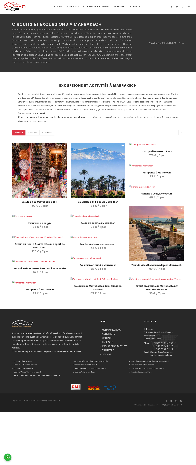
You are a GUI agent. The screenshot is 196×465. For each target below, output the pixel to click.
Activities (32, 132)
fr (188, 7)
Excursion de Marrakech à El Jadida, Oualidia (39, 268)
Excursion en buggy (39, 223)
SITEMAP (106, 354)
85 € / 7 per (98, 206)
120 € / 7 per (39, 251)
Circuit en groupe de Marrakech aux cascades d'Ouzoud (157, 287)
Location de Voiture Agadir (23, 368)
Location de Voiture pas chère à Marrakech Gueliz (90, 361)
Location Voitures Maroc (23, 361)
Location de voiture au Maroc (141, 372)
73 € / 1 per (156, 176)
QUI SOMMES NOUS (111, 330)
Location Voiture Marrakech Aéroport (27, 372)
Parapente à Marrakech (157, 172)
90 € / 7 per (39, 206)
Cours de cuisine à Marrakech (98, 223)
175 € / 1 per (157, 155)
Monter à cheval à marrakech (98, 244)
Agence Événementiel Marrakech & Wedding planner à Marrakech (37, 375)
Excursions (47, 132)
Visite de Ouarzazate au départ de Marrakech (147, 368)
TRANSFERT (108, 350)
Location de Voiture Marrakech (84, 372)
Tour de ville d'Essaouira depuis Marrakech (157, 265)
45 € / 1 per (156, 197)
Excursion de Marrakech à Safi (39, 202)
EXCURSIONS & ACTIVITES (114, 346)
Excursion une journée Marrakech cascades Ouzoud (150, 361)
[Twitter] (177, 7)
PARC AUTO (107, 342)
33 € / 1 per (98, 227)
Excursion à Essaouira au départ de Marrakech (89, 368)
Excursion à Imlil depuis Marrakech (98, 202)
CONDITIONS (108, 334)
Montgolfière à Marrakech (156, 151)
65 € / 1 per (39, 227)
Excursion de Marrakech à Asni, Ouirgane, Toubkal (98, 287)
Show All (19, 132)
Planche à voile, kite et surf (156, 193)
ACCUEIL (153, 43)
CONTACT (107, 338)
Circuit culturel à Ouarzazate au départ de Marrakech (39, 245)
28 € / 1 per (98, 269)
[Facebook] (171, 7)
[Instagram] (182, 7)
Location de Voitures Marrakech (25, 365)
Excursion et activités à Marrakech (85, 365)
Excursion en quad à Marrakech (98, 265)
